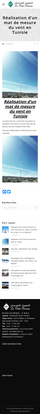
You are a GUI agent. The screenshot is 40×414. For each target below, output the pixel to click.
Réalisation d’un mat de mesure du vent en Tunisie (23, 240)
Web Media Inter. (24, 411)
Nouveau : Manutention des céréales (24, 249)
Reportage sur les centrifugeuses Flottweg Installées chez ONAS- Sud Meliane (24, 261)
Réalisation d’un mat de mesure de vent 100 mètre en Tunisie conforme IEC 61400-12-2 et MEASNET (24, 229)
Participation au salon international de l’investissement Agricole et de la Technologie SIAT (23, 273)
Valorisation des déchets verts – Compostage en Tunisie (22, 284)
